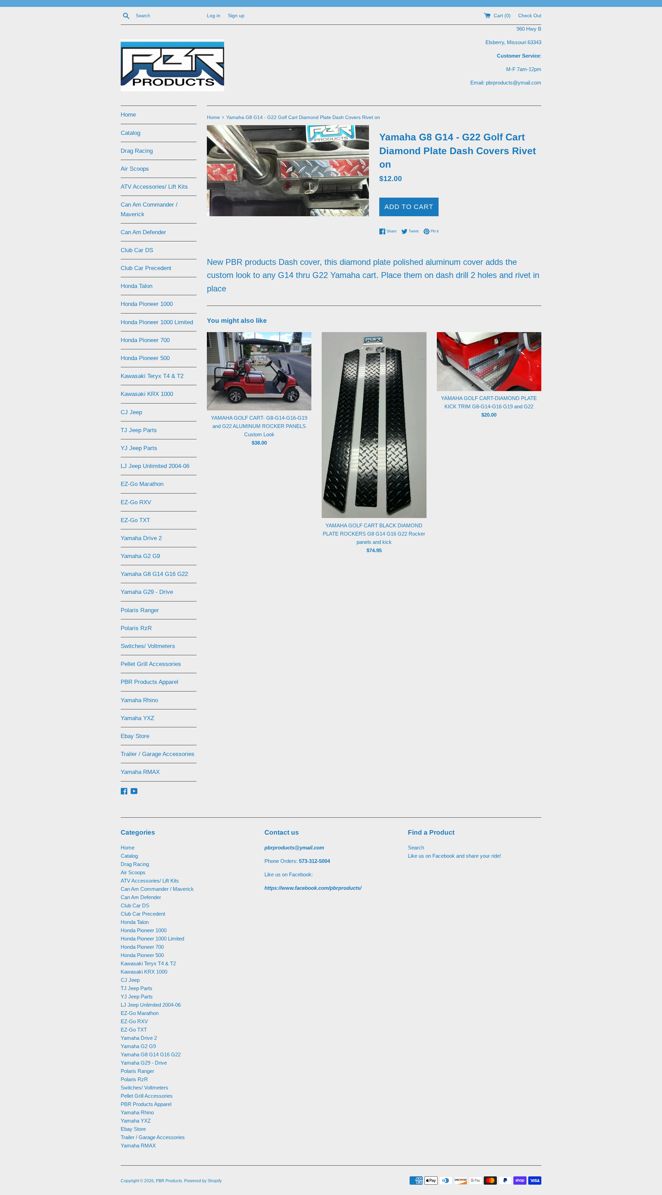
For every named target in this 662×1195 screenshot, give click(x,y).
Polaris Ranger (140, 610)
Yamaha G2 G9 (140, 556)
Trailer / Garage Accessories (157, 754)
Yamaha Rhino (139, 700)
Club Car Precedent (146, 268)
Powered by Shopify (203, 1180)
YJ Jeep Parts (139, 448)
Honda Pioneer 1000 (147, 304)
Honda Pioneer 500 (145, 358)
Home (128, 114)
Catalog (130, 133)
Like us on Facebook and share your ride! (454, 856)
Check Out (529, 15)
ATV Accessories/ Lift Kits (154, 186)
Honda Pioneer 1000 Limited (157, 322)
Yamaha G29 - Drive (147, 592)
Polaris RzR (136, 628)
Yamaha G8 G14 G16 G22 (154, 574)
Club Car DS (137, 250)
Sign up (236, 15)
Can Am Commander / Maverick (149, 209)
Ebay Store (135, 736)
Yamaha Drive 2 (141, 538)
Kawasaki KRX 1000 (147, 394)
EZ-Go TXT (135, 520)
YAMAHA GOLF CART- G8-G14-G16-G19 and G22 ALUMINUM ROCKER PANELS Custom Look (259, 426)
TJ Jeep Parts (139, 430)
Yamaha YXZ (137, 718)
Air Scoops (135, 169)
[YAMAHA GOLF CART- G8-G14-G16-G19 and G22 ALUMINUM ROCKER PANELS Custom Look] (259, 371)
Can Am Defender (143, 232)
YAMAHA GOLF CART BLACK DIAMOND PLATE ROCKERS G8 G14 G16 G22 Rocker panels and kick (374, 533)
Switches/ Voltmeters (148, 646)
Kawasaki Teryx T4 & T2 (152, 376)
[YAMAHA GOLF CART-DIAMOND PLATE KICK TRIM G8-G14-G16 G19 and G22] (489, 361)
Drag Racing (137, 151)
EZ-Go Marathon (142, 484)
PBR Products (169, 1180)
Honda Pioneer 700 (145, 340)
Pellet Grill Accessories (151, 664)
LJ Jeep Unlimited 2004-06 (155, 466)
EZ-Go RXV (136, 502)
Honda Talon (136, 286)
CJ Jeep (131, 412)
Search (416, 847)
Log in (213, 15)
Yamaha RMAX (140, 772)
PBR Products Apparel (149, 682)
